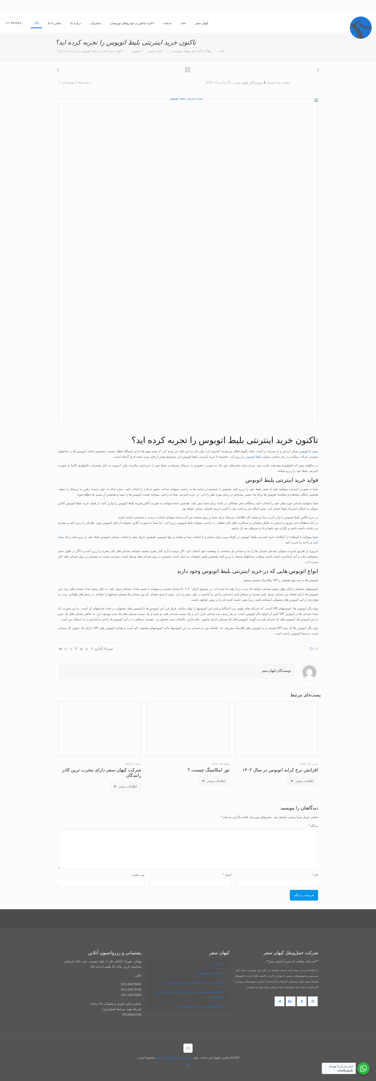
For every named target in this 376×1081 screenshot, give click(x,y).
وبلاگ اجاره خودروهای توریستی (191, 51)
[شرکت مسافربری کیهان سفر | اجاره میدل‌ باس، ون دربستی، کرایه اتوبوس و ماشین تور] (361, 27)
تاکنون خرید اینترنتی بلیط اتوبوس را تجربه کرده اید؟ (90, 51)
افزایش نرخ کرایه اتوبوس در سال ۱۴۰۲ (280, 1040)
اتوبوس (136, 51)
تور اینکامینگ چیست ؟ (78, 1040)
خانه (222, 51)
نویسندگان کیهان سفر (248, 82)
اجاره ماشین (155, 51)
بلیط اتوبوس (254, 456)
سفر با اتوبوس (308, 451)
